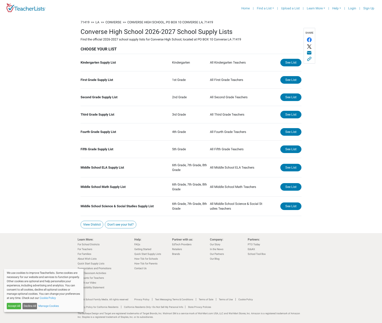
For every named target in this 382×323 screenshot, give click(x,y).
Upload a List (290, 8)
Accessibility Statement (91, 287)
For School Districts (89, 244)
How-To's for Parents (146, 263)
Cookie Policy (245, 299)
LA (97, 22)
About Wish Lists (87, 258)
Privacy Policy (141, 299)
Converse (113, 22)
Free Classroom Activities (92, 273)
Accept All (14, 305)
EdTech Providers (182, 244)
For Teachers (85, 249)
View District (92, 224)
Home (245, 8)
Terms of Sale (206, 299)
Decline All (30, 305)
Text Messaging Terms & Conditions (174, 299)
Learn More (315, 8)
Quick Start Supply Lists (91, 263)
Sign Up (368, 8)
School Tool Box (257, 253)
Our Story (215, 244)
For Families (84, 253)
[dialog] (44, 290)
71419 (85, 22)
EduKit (251, 249)
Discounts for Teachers (91, 277)
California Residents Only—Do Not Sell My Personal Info (153, 307)
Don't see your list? (120, 224)
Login (352, 8)
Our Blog (214, 258)
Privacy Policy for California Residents (98, 307)
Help (335, 8)
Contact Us (140, 268)
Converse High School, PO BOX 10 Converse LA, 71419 (170, 22)
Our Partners (217, 253)
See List (293, 62)
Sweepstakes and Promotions (94, 268)
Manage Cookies (48, 305)
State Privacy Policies (199, 307)
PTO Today (254, 244)
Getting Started (142, 249)
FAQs (137, 244)
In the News (216, 249)
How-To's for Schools (146, 258)
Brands (176, 253)
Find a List (264, 8)
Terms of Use (226, 299)
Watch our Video (87, 282)
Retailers (177, 249)
